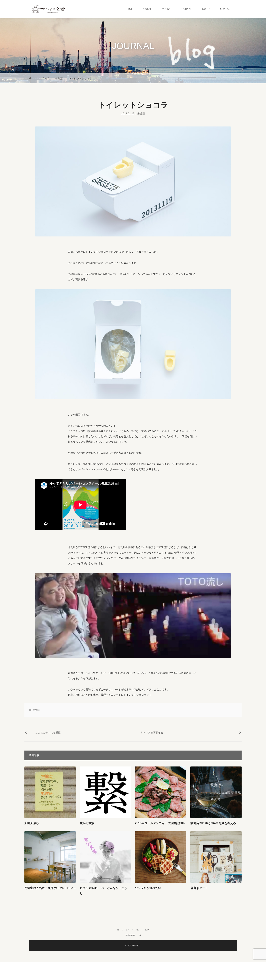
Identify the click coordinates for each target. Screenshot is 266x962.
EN (127, 929)
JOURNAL (186, 9)
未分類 (141, 113)
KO (147, 929)
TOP (130, 9)
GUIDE (206, 9)
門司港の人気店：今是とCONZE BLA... (50, 888)
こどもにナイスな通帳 (48, 732)
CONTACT (226, 9)
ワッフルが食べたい (148, 888)
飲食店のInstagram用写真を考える (213, 823)
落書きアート (199, 888)
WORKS (165, 9)
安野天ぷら (31, 823)
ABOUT (147, 9)
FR (137, 929)
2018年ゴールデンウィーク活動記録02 (160, 823)
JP (118, 929)
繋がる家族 (87, 823)
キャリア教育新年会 (151, 732)
